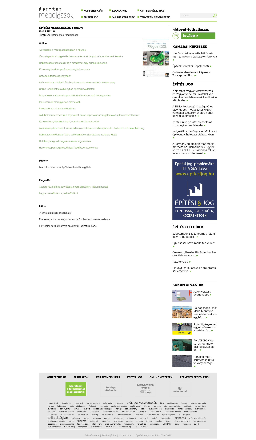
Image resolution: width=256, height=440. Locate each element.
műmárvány (129, 424)
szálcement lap (125, 427)
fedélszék (93, 406)
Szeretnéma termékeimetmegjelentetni (76, 388)
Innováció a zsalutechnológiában (57, 108)
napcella (119, 403)
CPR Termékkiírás (108, 377)
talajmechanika (54, 427)
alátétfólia (52, 409)
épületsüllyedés (168, 414)
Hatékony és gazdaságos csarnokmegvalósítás (65, 141)
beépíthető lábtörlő (77, 406)
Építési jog (91, 17)
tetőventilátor (82, 424)
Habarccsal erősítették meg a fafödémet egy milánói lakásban (73, 63)
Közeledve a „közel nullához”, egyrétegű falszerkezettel (69, 121)
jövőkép (95, 414)
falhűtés (77, 409)
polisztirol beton (128, 412)
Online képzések (123, 17)
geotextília (52, 424)
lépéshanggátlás (67, 424)
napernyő (79, 403)
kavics (71, 421)
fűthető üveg (69, 427)
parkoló (129, 421)
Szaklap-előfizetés (110, 389)
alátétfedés (82, 412)
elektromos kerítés (110, 412)
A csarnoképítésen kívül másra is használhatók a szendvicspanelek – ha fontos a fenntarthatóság (91, 128)
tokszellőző (169, 409)
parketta (139, 421)
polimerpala (154, 424)
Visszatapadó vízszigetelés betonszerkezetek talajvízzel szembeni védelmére (81, 56)
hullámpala (61, 406)
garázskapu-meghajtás (102, 409)
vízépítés (167, 424)
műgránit (187, 424)
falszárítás (106, 421)
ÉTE (136, 427)
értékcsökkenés (124, 414)
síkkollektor (110, 427)
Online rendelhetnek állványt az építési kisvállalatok (67, 89)
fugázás (81, 421)
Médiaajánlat (109, 435)
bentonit (157, 406)
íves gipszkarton (199, 421)
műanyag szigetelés (197, 418)
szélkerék (188, 406)
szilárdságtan (58, 418)
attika (177, 424)
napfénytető (135, 406)
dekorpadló (107, 403)
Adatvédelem (92, 435)
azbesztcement (108, 414)
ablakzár (51, 412)
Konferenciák (93, 10)
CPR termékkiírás (152, 10)
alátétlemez (118, 418)
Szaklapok (119, 10)
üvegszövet (94, 412)
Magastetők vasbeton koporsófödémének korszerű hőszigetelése (75, 95)
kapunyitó (144, 418)
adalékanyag (172, 403)
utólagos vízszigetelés (142, 402)
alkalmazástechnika (172, 406)
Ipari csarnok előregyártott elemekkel (59, 102)
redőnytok (94, 421)
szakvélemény (131, 409)
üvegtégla (97, 418)
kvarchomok (200, 409)
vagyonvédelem (93, 403)
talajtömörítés (96, 427)
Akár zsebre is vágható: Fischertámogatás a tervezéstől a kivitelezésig (77, 82)
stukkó (154, 418)
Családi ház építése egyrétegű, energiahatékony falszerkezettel (73, 186)
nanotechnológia (185, 409)
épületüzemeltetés (119, 406)
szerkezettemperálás (56, 421)
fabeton (147, 406)
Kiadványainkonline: (145, 386)
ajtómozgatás (184, 414)
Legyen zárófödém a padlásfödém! (58, 193)
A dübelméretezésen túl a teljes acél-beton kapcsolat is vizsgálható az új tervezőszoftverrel (89, 115)
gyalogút (104, 406)
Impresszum (125, 435)
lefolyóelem (97, 424)
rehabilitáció (200, 406)
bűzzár (184, 403)
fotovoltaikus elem (66, 412)
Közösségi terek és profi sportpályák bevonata (64, 69)
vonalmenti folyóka (173, 412)
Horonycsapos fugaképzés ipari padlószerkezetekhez (68, 147)
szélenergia (131, 418)
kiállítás (159, 421)
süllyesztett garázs (181, 421)
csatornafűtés (82, 414)
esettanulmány (190, 412)
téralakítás (141, 424)
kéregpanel (82, 427)
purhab (107, 418)
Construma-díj (155, 412)
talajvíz (87, 409)
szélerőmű (139, 414)
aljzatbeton (118, 421)
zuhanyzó (142, 412)
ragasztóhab (53, 403)
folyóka (149, 421)
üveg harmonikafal (112, 424)
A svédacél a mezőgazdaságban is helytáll (62, 49)
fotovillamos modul (198, 403)
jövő (162, 403)
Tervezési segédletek (155, 17)
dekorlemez (66, 403)
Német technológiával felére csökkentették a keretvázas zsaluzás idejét (78, 134)
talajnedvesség (155, 409)
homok (51, 406)
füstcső (144, 427)
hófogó (119, 409)
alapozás (180, 417)
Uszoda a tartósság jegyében (55, 76)
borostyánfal (65, 409)
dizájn (143, 409)
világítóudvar (166, 418)
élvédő (197, 424)
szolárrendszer (153, 414)
